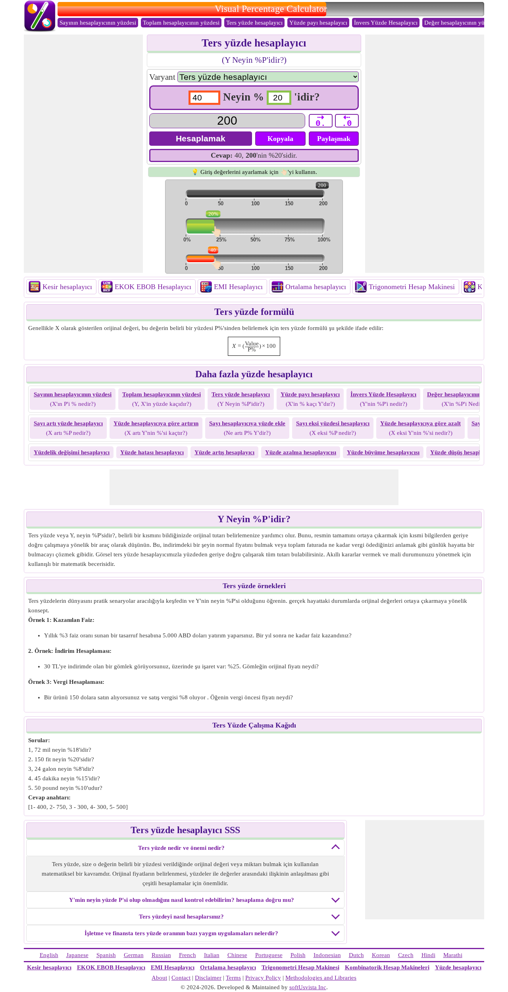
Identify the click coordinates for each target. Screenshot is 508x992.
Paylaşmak (333, 139)
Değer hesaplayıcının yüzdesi (460, 22)
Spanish (106, 955)
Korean (381, 955)
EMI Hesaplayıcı (238, 287)
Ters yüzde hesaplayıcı (254, 22)
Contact (180, 978)
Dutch (356, 955)
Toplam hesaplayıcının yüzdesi (181, 22)
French (187, 955)
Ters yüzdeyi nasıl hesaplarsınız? (181, 916)
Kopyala (280, 139)
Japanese (77, 955)
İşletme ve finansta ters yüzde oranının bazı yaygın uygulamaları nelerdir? (181, 933)
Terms (233, 978)
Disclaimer (208, 978)
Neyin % (243, 97)
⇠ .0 (347, 120)
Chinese (237, 955)
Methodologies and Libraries (320, 978)
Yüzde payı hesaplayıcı (318, 22)
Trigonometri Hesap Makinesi (412, 287)
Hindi (428, 955)
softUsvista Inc (307, 987)
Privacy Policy (263, 978)
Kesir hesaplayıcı (67, 287)
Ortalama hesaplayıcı (315, 287)
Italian (211, 955)
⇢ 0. (321, 120)
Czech (406, 955)
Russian (161, 955)
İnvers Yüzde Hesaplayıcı (386, 22)
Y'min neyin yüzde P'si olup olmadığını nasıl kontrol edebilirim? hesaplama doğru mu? (181, 900)
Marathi (452, 955)
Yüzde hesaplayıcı (458, 967)
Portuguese (269, 955)
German (134, 955)
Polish (298, 955)
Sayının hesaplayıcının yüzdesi (98, 22)
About (159, 978)
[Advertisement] (83, 154)
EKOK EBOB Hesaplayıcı (153, 287)
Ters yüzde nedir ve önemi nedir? (181, 848)
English (49, 955)
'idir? (307, 97)
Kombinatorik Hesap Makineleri (387, 967)
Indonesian (327, 955)
